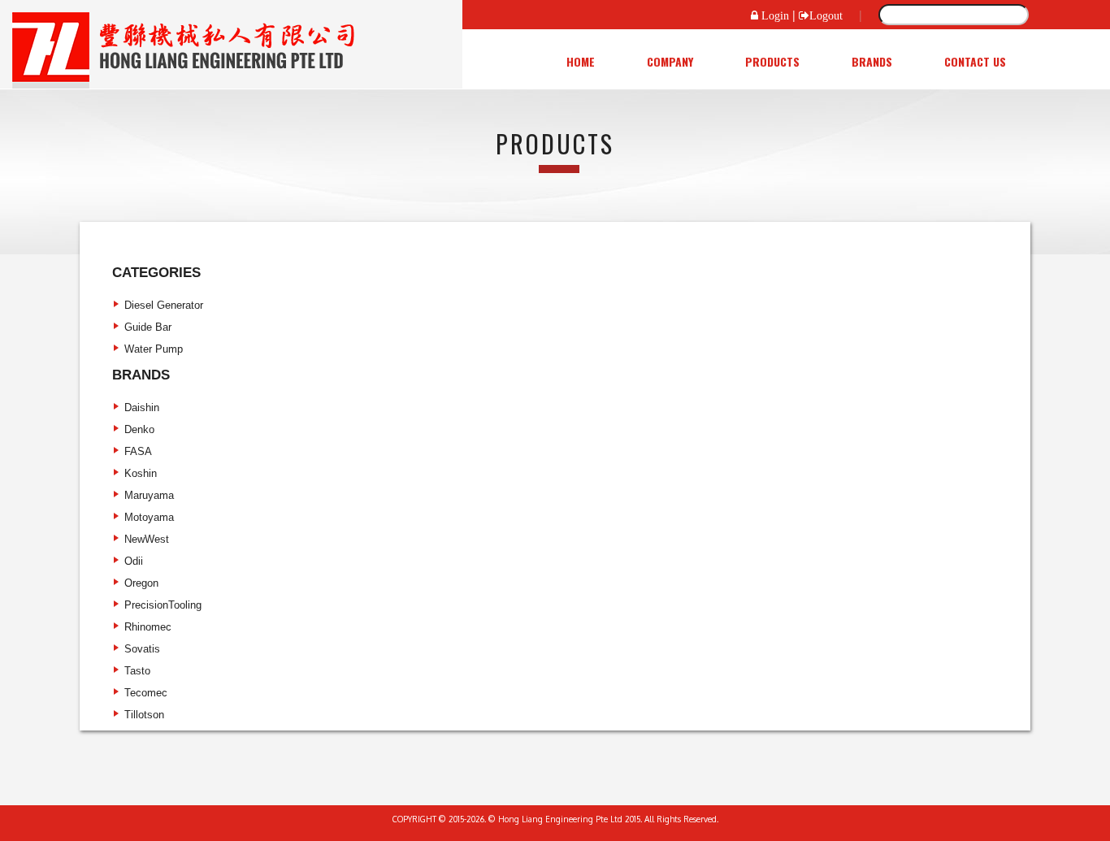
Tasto (137, 671)
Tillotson (144, 715)
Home (580, 61)
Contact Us (975, 61)
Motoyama (149, 517)
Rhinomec (147, 627)
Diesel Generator (163, 305)
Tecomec (145, 693)
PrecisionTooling (163, 605)
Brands (872, 61)
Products (772, 61)
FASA (138, 451)
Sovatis (142, 649)
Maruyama (149, 495)
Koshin (140, 473)
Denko (139, 429)
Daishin (141, 407)
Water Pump (153, 349)
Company (670, 61)
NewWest (146, 539)
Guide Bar (147, 327)
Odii (133, 561)
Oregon (141, 583)
